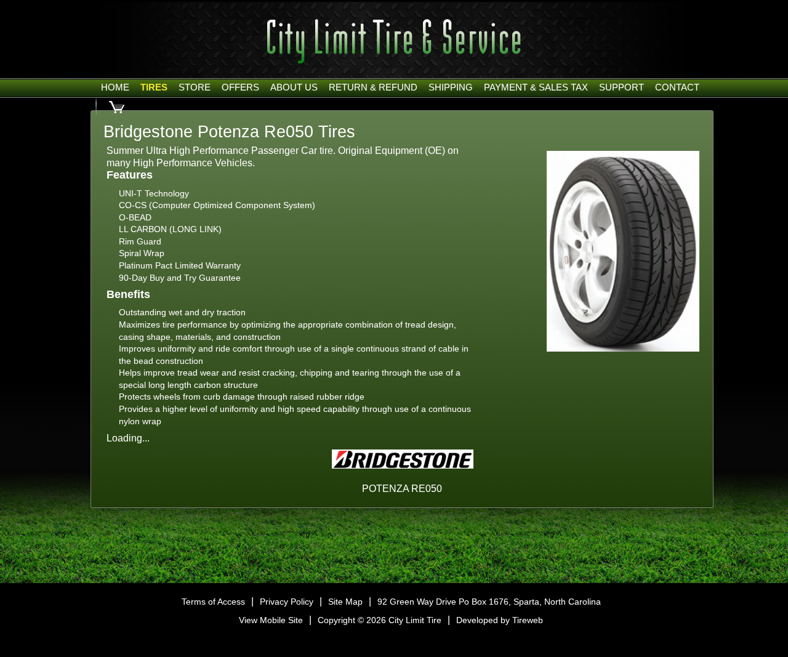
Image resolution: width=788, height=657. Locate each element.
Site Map (345, 602)
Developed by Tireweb (499, 620)
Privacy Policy (286, 602)
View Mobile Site (271, 620)
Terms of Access (213, 602)
